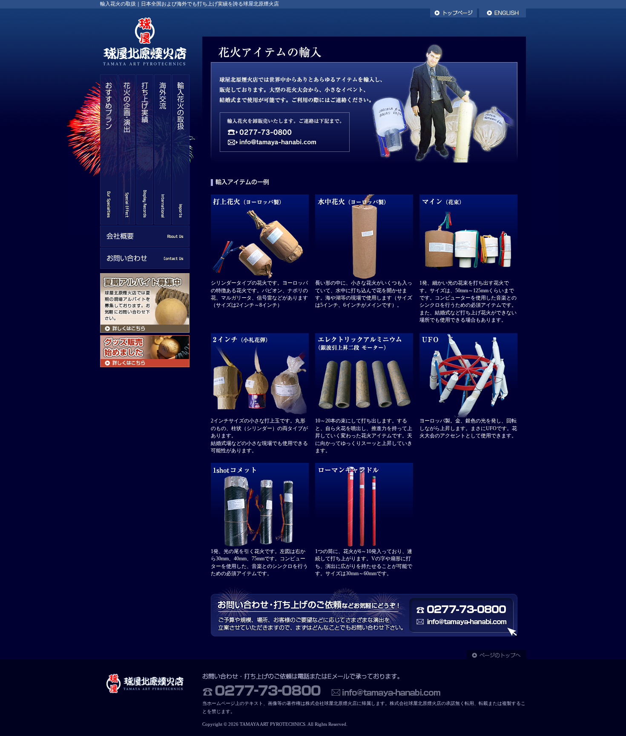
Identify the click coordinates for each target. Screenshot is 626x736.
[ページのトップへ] (496, 657)
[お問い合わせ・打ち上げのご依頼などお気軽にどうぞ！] (364, 635)
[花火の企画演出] (126, 223)
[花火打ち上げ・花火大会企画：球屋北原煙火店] (145, 693)
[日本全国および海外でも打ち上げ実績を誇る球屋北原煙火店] (145, 72)
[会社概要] (145, 245)
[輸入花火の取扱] (181, 223)
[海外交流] (162, 223)
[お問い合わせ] (145, 267)
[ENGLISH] (502, 15)
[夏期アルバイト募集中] (145, 331)
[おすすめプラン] (109, 223)
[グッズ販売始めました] (145, 365)
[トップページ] (453, 15)
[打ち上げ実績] (144, 223)
